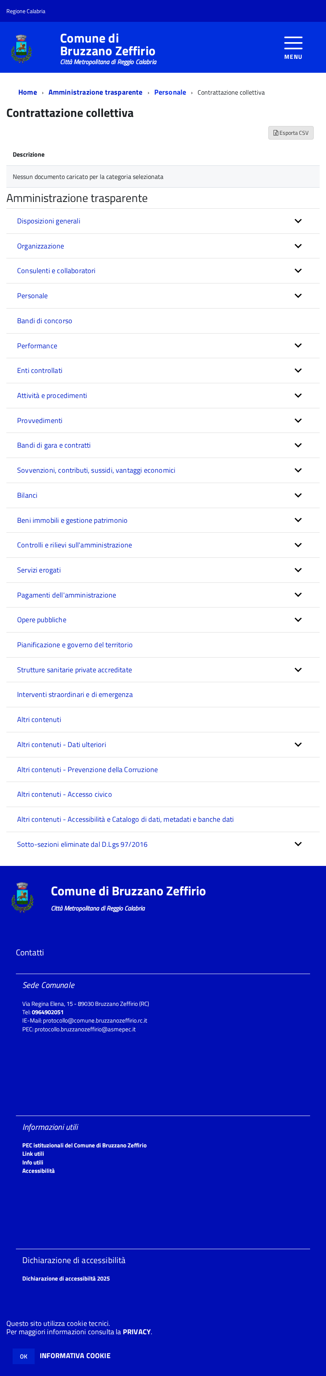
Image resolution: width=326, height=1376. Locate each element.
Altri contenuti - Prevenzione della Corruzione (87, 769)
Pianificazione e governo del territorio (75, 644)
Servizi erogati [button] (39, 570)
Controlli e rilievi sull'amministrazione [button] (74, 545)
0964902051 (48, 1012)
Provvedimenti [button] (39, 420)
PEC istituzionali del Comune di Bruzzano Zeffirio (84, 1145)
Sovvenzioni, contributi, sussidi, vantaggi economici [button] (96, 470)
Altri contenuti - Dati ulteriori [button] (61, 744)
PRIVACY (137, 1331)
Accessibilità (38, 1170)
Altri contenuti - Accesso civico (64, 794)
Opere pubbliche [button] (41, 619)
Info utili (32, 1162)
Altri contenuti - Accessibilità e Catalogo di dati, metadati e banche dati (125, 819)
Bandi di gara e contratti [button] (54, 445)
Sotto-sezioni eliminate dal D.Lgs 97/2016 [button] (82, 844)
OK (23, 1356)
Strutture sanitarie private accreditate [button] (74, 669)
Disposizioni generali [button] (48, 220)
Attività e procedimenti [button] (52, 395)
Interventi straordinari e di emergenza (75, 694)
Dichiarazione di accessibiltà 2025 (66, 1278)
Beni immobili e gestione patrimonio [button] (72, 520)
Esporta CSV (293, 132)
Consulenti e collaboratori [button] (56, 270)
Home (27, 92)
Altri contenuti (39, 719)
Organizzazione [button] (40, 246)
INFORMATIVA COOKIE (75, 1355)
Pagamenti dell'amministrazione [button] (66, 595)
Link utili (33, 1153)
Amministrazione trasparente (96, 92)
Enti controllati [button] (39, 370)
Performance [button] (37, 345)
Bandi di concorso (44, 320)
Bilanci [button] (27, 495)
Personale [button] (32, 295)
